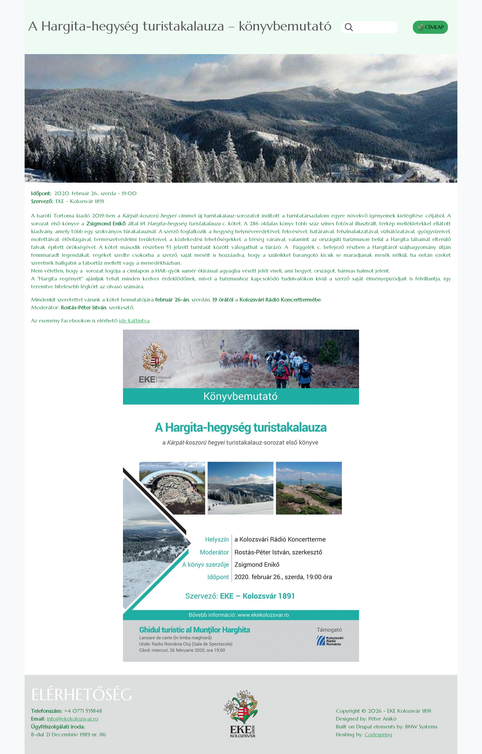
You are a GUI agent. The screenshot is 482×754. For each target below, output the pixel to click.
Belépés (444, 689)
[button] (241, 495)
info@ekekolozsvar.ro (72, 718)
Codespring (378, 734)
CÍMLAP (434, 27)
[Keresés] (347, 27)
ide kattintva (134, 320)
